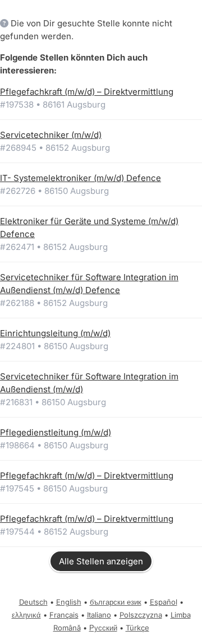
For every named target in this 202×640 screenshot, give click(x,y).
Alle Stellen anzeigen (101, 561)
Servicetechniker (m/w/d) (51, 134)
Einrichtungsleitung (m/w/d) (55, 333)
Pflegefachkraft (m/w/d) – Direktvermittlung (86, 91)
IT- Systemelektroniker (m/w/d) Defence (80, 178)
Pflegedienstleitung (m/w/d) (55, 432)
